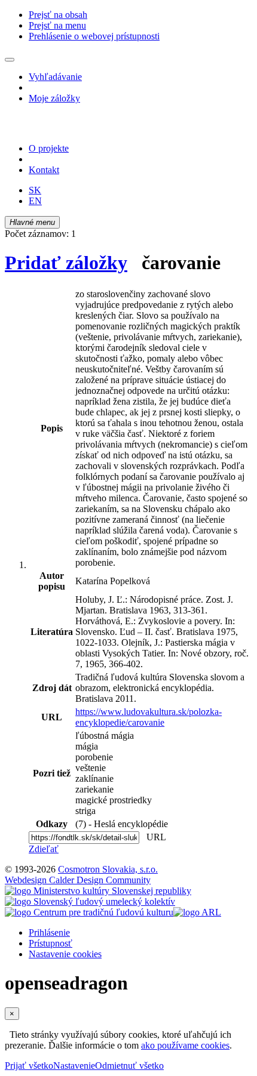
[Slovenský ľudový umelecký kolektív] (90, 901)
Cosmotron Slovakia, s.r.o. (108, 869)
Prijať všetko (29, 1065)
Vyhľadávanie (55, 77)
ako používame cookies (185, 1045)
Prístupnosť (50, 943)
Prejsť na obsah (58, 15)
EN (35, 201)
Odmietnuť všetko (129, 1065)
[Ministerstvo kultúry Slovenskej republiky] (98, 891)
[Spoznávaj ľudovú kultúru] (79, 128)
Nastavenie (74, 1065)
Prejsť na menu (57, 25)
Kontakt (44, 170)
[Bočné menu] (9, 59)
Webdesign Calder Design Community (78, 880)
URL (153, 837)
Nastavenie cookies (65, 954)
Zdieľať (44, 849)
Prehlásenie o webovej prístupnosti (94, 36)
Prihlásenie (49, 932)
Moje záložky (54, 98)
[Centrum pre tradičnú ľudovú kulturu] (89, 912)
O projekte (49, 148)
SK (35, 190)
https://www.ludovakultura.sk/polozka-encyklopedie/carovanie (148, 717)
